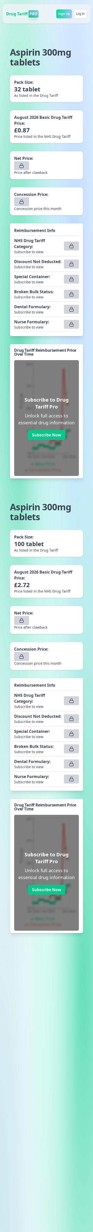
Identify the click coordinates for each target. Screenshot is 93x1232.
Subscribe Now (46, 435)
